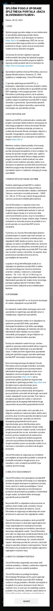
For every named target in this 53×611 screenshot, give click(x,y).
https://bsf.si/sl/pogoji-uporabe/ (19, 66)
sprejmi (26, 601)
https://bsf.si (11, 40)
